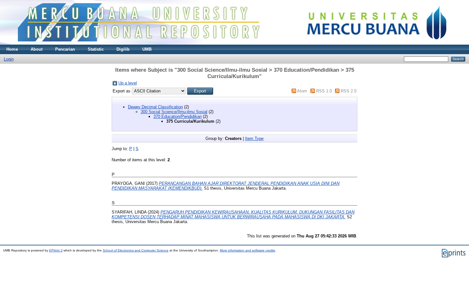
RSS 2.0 (348, 91)
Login (9, 59)
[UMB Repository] (235, 43)
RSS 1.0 (324, 91)
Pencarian (65, 49)
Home (12, 49)
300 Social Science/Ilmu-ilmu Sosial (174, 111)
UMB (147, 49)
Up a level (127, 83)
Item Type (254, 138)
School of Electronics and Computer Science (135, 250)
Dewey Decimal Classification (155, 107)
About (36, 49)
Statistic (96, 49)
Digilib (123, 49)
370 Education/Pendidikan (177, 116)
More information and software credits (247, 250)
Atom (302, 91)
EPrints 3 (56, 250)
